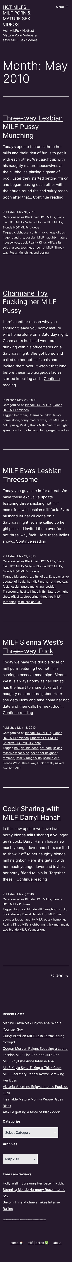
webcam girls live (43, 1219)
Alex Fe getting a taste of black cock (31, 1112)
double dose (29, 748)
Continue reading (48, 197)
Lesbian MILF (35, 237)
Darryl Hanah (31, 914)
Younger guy (36, 929)
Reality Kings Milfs (41, 242)
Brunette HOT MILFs (44, 738)
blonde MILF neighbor (42, 909)
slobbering (31, 596)
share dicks (51, 758)
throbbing (9, 602)
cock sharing (12, 914)
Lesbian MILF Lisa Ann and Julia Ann (31, 1055)
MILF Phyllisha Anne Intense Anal (28, 1061)
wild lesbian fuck (30, 602)
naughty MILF (33, 919)
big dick (19, 909)
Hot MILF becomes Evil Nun (36, 1219)
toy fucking (30, 430)
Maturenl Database (6, 1219)
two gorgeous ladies (54, 430)
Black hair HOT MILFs (40, 217)
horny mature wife (33, 420)
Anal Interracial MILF (14, 1219)
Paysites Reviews (29, 1219)
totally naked (54, 763)
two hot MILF (12, 768)
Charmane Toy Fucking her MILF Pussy (29, 302)
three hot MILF (43, 247)
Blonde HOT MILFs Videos (21, 227)
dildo (48, 415)
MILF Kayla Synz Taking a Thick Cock (32, 1068)
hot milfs (10, 1219)
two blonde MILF (14, 929)
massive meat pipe (16, 753)
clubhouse (21, 232)
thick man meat (57, 924)
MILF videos (20, 1219)
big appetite (22, 576)
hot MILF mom (37, 581)
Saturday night (57, 425)
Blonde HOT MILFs (49, 222)
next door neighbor (44, 753)
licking (57, 748)
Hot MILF (48, 914)
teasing (26, 247)
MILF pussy (10, 425)
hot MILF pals (57, 420)
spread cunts (12, 430)
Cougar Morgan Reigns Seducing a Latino (35, 1048)
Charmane (36, 415)
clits (36, 576)
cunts (34, 232)
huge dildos (57, 232)
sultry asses (11, 247)
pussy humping (54, 919)
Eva (51, 576)
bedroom (20, 415)
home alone (11, 420)
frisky (43, 232)
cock (62, 909)
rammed (8, 758)
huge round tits (13, 237)
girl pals (19, 581)
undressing (41, 252)
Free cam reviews (17, 1174)
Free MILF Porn (24, 1219)
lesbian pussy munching (27, 586)
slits (58, 242)
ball (16, 748)
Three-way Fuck (32, 763)
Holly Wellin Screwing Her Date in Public (34, 1183)
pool (24, 242)
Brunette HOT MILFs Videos (22, 743)
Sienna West (11, 763)
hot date (46, 748)
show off (9, 596)
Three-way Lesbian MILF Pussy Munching (33, 127)
